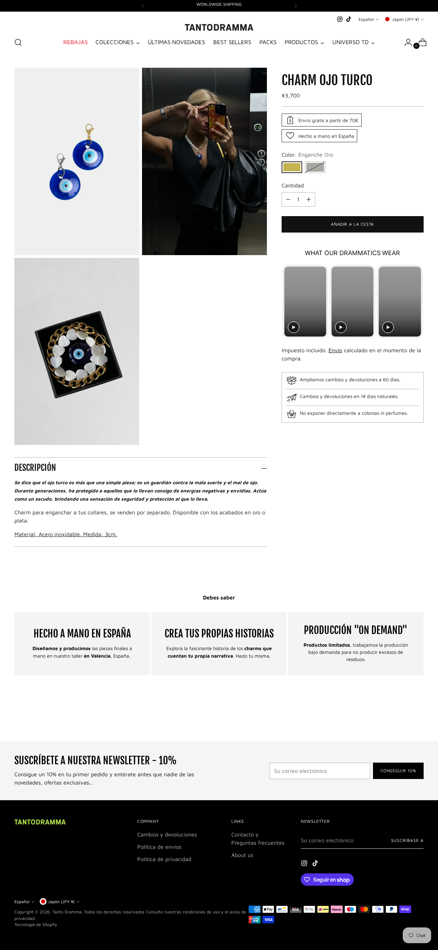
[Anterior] (142, 6)
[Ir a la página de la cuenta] (405, 42)
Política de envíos (159, 847)
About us (242, 855)
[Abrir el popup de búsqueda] (18, 42)
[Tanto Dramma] (219, 27)
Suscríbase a (407, 840)
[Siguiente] (295, 6)
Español (366, 19)
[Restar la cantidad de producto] (308, 199)
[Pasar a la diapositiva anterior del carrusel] (402, 718)
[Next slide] (418, 301)
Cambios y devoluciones (167, 834)
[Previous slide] (288, 301)
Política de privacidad (164, 859)
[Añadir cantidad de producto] (288, 199)
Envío (335, 350)
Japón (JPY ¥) (405, 19)
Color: (307, 154)
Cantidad (293, 185)
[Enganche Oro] (292, 167)
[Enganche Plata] (315, 167)
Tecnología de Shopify (35, 924)
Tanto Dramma (66, 911)
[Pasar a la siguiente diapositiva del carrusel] (418, 718)
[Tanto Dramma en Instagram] (340, 19)
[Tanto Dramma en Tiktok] (349, 19)
